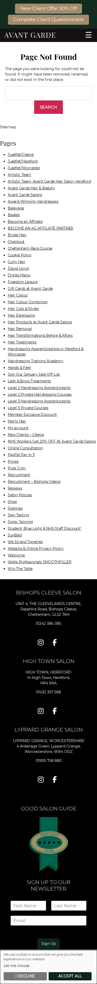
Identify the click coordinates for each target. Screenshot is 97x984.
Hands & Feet (19, 367)
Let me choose (16, 965)
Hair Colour (18, 295)
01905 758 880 (49, 760)
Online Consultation (25, 448)
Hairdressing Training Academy (35, 361)
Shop (12, 501)
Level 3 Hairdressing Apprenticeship (39, 401)
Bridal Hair (17, 235)
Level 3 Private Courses (28, 408)
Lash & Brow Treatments (29, 381)
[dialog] (48, 967)
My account (18, 428)
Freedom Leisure (23, 282)
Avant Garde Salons (25, 194)
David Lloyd (18, 268)
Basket (14, 215)
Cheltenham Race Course (30, 248)
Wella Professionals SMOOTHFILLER (39, 562)
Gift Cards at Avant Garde (30, 288)
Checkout (16, 241)
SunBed (15, 535)
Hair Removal (20, 328)
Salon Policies (20, 495)
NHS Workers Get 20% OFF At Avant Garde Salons (52, 441)
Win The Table (20, 568)
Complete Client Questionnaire (48, 19)
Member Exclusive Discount (32, 414)
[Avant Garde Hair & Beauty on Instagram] (42, 642)
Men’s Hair (17, 421)
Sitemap (15, 508)
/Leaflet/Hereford (23, 161)
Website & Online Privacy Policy (36, 548)
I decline (25, 976)
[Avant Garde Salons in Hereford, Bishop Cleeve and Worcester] (48, 35)
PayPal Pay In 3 (21, 454)
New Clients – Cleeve (26, 434)
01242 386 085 (48, 623)
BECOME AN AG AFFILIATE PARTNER (40, 228)
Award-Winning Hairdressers (33, 201)
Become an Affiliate (25, 221)
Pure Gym (17, 468)
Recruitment (19, 475)
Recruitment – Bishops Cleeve (34, 481)
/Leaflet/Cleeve (21, 154)
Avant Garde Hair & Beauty (31, 188)
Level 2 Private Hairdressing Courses (40, 394)
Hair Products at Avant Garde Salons (40, 322)
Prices (13, 461)
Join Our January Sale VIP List (34, 374)
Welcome (16, 555)
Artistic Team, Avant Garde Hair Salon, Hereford (49, 181)
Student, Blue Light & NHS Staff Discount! (44, 528)
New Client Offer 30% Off (48, 8)
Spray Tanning (20, 521)
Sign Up (48, 943)
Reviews (15, 488)
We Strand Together (25, 542)
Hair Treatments (22, 342)
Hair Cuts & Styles (23, 308)
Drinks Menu (19, 275)
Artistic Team (19, 174)
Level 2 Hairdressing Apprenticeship (39, 387)
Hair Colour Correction (28, 302)
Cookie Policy (20, 255)
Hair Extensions (21, 315)
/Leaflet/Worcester (24, 168)
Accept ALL (70, 976)
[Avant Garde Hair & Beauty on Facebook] (56, 642)
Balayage (16, 208)
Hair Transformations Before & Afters (40, 335)
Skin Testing (18, 515)
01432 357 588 (48, 692)
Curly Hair (16, 261)
